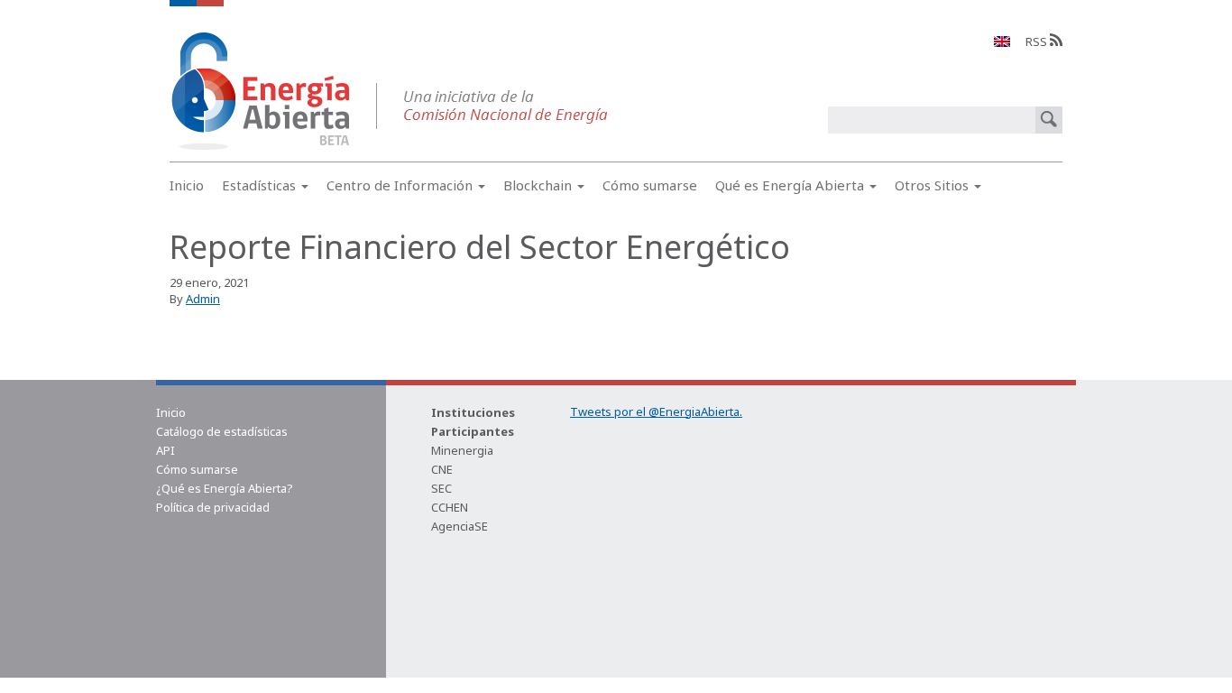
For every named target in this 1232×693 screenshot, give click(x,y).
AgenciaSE (459, 526)
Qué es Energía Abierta (791, 185)
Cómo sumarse (649, 185)
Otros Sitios (933, 185)
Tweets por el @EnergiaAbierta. (656, 411)
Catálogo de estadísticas (222, 431)
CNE (442, 469)
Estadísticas (260, 185)
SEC (441, 488)
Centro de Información (401, 185)
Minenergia (462, 450)
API (165, 450)
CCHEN (449, 507)
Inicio (187, 185)
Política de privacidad (213, 507)
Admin (203, 299)
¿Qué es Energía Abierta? (224, 488)
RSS (1037, 41)
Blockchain (539, 185)
